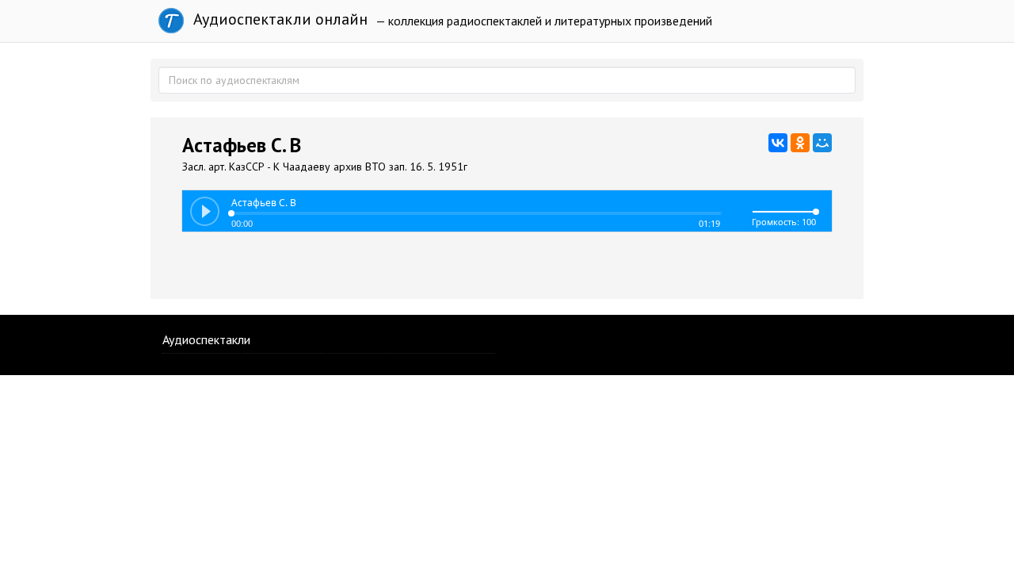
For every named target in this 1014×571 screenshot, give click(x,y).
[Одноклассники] (800, 142)
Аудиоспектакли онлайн (278, 19)
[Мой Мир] (822, 142)
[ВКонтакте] (777, 142)
